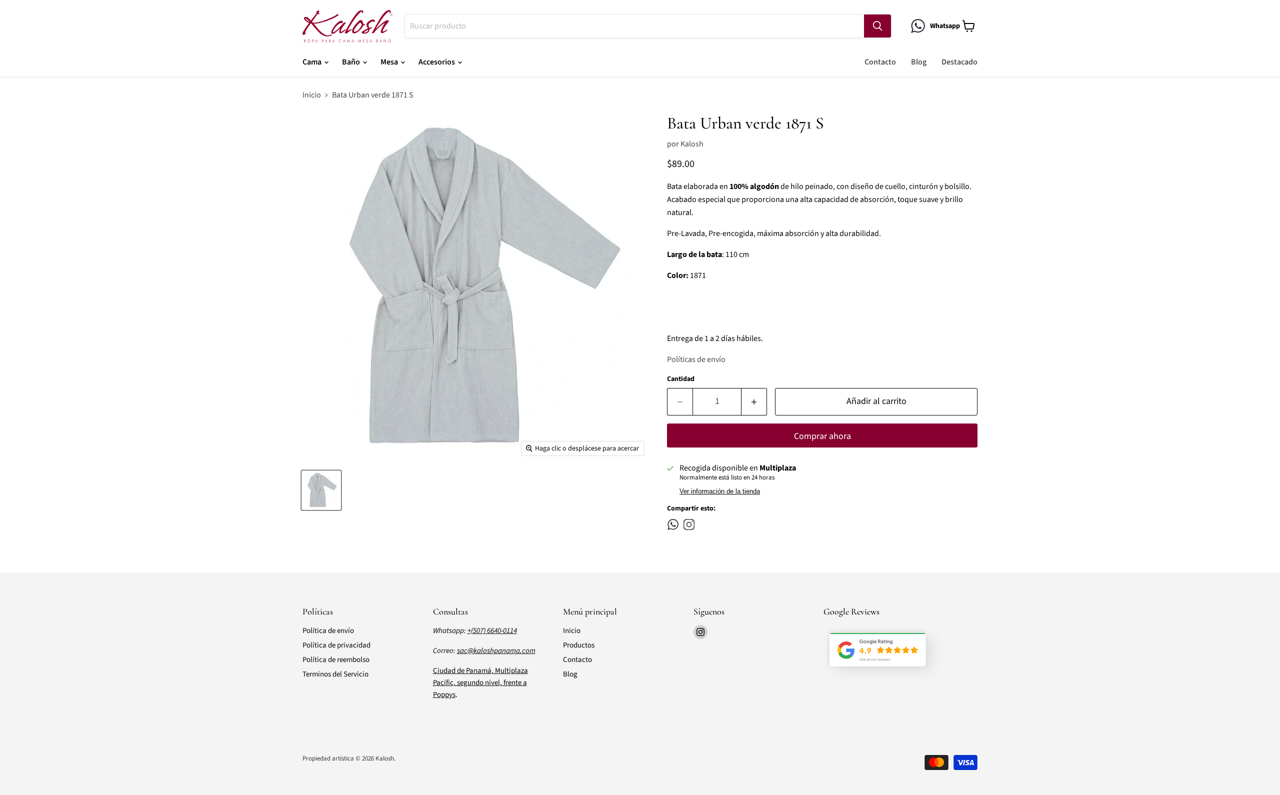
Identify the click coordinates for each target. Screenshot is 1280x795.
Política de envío (328, 631)
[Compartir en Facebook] (673, 524)
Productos (578, 645)
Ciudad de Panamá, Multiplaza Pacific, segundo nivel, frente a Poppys (480, 683)
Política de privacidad (336, 645)
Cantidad (680, 379)
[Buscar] (877, 26)
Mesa (390, 62)
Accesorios (437, 62)
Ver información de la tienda (720, 491)
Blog (918, 62)
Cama (312, 62)
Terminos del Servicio (335, 674)
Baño (352, 62)
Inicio (311, 95)
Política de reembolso (336, 659)
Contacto (880, 62)
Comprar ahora (822, 436)
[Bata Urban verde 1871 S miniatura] (321, 490)
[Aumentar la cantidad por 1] (754, 402)
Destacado (960, 62)
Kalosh (692, 144)
